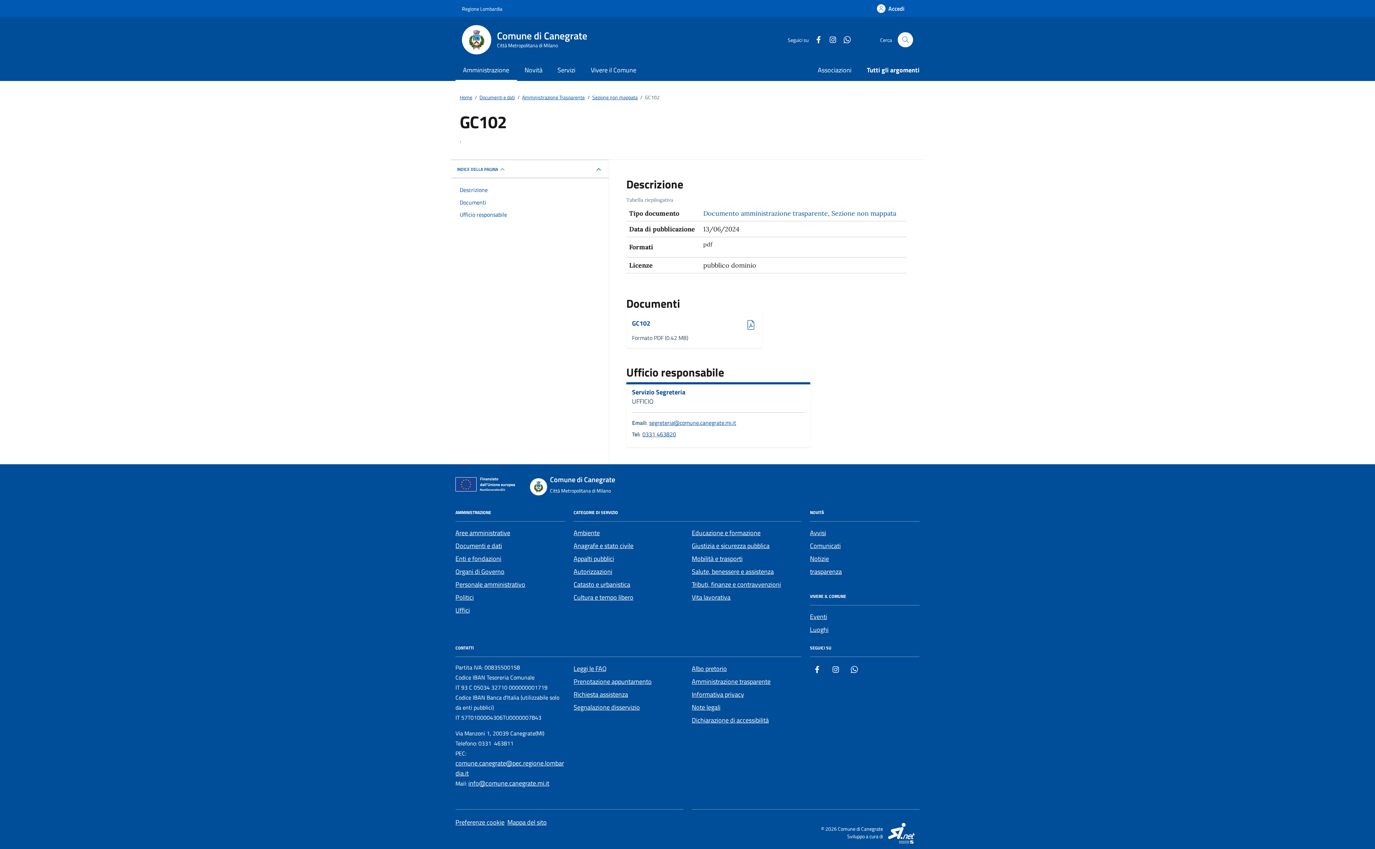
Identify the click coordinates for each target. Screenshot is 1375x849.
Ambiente (587, 533)
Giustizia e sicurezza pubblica (730, 546)
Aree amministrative (482, 533)
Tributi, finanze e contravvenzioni (736, 584)
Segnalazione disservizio (607, 707)
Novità (533, 70)
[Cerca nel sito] (905, 40)
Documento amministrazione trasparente (765, 213)
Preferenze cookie (480, 822)
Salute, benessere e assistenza (733, 571)
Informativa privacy (718, 694)
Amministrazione (486, 70)
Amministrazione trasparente (731, 681)
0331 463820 (659, 434)
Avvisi (818, 533)
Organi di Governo (480, 571)
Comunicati (825, 546)
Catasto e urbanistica (602, 584)
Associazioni (834, 70)
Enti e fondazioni (478, 558)
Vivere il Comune (613, 70)
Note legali (706, 707)
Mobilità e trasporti (717, 558)
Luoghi (819, 629)
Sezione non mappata (863, 213)
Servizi (566, 70)
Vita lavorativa (711, 597)
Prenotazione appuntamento (613, 681)
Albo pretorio (709, 668)
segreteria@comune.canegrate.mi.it (692, 422)
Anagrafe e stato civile (603, 546)
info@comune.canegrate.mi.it (508, 783)
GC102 (651, 323)
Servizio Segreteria (658, 392)
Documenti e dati (478, 546)
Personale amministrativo (490, 584)
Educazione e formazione (726, 533)
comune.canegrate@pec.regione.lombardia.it (509, 768)
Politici (464, 597)
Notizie (819, 558)
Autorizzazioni (593, 571)
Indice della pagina (477, 169)
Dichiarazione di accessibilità (730, 720)
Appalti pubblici (594, 558)
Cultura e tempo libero (603, 597)
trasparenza (826, 571)
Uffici (462, 610)
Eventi (818, 617)
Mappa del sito (527, 822)
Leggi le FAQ (590, 668)
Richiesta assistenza (601, 694)
